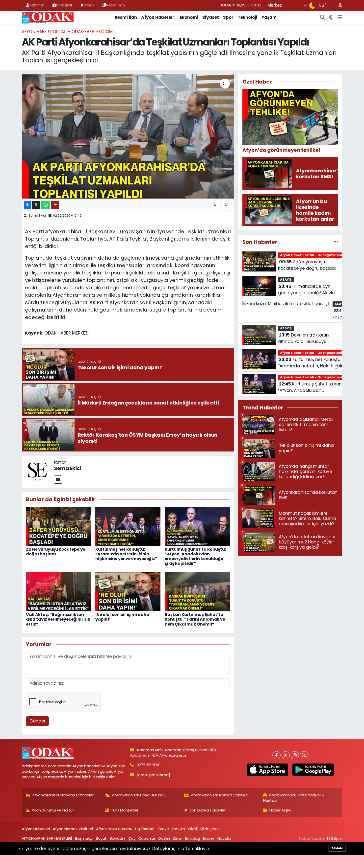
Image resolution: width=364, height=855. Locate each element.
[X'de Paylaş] (36, 205)
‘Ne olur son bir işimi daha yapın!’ (122, 617)
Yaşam (269, 17)
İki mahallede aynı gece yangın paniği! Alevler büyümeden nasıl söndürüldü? (307, 289)
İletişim (178, 828)
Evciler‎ (208, 838)
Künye (163, 828)
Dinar (177, 838)
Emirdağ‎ (192, 838)
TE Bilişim (334, 838)
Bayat (101, 838)
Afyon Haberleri (158, 17)
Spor (228, 17)
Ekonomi (189, 17)
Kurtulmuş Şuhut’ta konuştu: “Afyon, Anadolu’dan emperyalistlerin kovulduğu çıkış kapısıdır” (195, 556)
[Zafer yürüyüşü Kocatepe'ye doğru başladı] (58, 526)
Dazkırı (164, 838)
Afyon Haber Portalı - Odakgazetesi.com (67, 32)
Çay (131, 838)
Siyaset (210, 17)
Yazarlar (36, 5)
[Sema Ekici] (38, 471)
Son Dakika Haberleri (207, 810)
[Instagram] (295, 755)
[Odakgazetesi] (48, 17)
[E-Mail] (58, 479)
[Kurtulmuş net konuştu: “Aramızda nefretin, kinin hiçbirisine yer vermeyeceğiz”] (127, 526)
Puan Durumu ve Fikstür (53, 810)
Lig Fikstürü (145, 828)
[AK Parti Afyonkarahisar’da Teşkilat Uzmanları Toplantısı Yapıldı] (128, 136)
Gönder (37, 721)
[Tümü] (335, 242)
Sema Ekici (37, 215)
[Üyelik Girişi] (338, 5)
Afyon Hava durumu (114, 828)
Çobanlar (146, 838)
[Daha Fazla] (55, 205)
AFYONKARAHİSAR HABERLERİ (47, 838)
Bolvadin (117, 838)
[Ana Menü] (340, 17)
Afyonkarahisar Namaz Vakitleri (219, 795)
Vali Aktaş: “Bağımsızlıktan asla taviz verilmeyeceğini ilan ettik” (58, 619)
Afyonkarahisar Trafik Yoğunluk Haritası (294, 797)
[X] (286, 755)
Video (88, 5)
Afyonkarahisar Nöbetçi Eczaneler (63, 795)
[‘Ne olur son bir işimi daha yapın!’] (127, 591)
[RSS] (304, 755)
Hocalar (224, 838)
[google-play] (313, 770)
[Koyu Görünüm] (331, 17)
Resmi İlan (115, 5)
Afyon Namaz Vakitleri (73, 828)
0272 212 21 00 (148, 764)
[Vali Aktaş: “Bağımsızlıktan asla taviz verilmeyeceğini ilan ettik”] (58, 591)
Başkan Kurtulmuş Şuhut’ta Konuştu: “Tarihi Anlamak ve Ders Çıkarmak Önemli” (195, 619)
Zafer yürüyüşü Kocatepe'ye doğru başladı (55, 551)
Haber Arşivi (280, 810)
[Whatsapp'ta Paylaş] (45, 205)
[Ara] (322, 17)
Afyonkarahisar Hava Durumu (138, 795)
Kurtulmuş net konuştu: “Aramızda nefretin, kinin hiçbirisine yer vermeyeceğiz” (126, 554)
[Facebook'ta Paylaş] (27, 205)
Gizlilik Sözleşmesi (204, 828)
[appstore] (267, 770)
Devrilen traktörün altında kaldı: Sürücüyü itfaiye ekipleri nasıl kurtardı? (303, 338)
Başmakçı (84, 838)
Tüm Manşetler (124, 810)
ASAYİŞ (286, 279)
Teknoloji (247, 17)
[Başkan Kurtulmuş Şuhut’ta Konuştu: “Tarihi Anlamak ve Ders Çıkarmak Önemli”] (197, 591)
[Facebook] (276, 755)
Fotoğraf (64, 5)
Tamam (337, 848)
